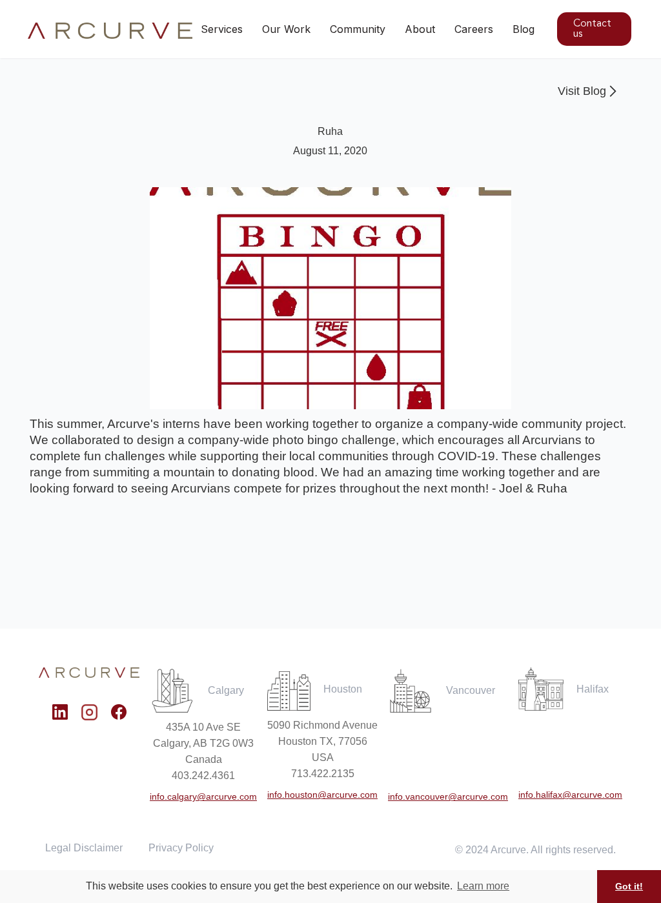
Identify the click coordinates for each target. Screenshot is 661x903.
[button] (286, 29)
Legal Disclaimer (84, 847)
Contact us (592, 29)
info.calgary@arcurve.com (203, 796)
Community (357, 29)
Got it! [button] (629, 886)
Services (222, 29)
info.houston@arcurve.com (322, 794)
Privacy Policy (181, 847)
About (420, 29)
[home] (111, 31)
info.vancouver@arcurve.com (448, 796)
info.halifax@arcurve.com (570, 794)
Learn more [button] (483, 885)
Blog (523, 29)
